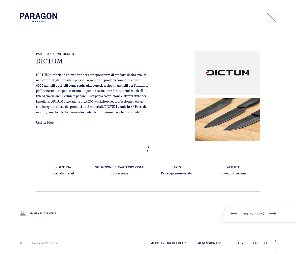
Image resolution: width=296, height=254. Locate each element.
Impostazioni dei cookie (169, 243)
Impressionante (210, 243)
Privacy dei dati (244, 243)
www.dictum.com (233, 173)
